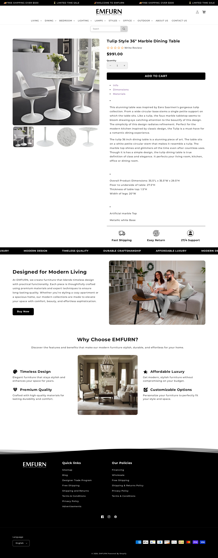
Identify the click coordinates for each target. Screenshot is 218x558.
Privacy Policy (70, 501)
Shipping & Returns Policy (128, 485)
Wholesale (118, 475)
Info (115, 85)
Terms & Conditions (74, 496)
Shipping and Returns (75, 490)
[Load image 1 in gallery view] (23, 137)
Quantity (111, 60)
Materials (119, 94)
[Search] (123, 29)
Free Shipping (70, 485)
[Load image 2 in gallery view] (45, 137)
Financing (118, 470)
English (20, 543)
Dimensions (121, 89)
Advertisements (71, 506)
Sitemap (67, 470)
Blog (65, 475)
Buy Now (23, 311)
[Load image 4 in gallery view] (88, 137)
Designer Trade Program (77, 480)
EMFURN (103, 554)
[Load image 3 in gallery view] (67, 137)
